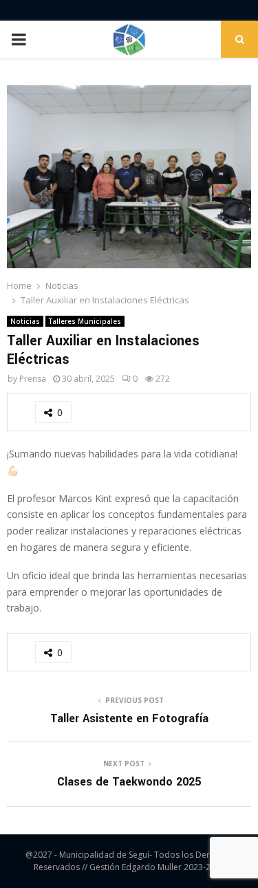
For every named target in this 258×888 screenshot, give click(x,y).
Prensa (32, 379)
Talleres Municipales (85, 321)
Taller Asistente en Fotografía (129, 718)
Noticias (25, 321)
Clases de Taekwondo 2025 (129, 782)
